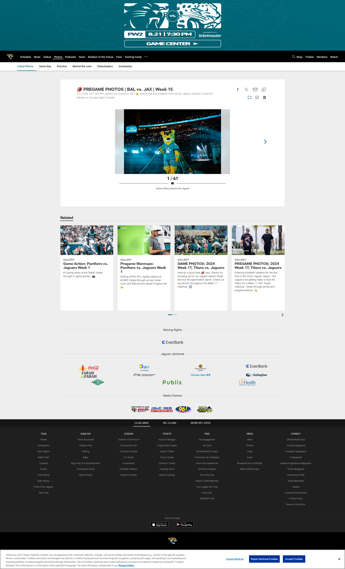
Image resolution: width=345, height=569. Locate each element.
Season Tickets (167, 451)
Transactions (43, 445)
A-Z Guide (129, 457)
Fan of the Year (207, 475)
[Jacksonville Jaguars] (172, 541)
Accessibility (129, 463)
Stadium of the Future (128, 439)
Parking (85, 451)
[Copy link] (264, 90)
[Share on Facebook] (238, 91)
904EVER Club (207, 498)
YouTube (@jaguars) (295, 445)
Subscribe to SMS (296, 475)
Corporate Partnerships (296, 492)
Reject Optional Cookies (264, 558)
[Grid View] (257, 98)
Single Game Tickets (167, 445)
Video (250, 451)
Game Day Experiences (207, 463)
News (249, 439)
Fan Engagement (207, 439)
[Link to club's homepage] (10, 56)
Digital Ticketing (167, 475)
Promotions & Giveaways (207, 457)
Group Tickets (167, 457)
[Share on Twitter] (246, 91)
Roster (43, 439)
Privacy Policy (296, 498)
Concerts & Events (129, 451)
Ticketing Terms (167, 469)
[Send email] (255, 91)
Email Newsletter (296, 480)
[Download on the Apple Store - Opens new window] (159, 525)
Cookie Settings (235, 558)
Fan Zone (207, 445)
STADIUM (128, 433)
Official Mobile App (296, 439)
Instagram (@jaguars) (296, 451)
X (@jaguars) (296, 457)
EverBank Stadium (128, 469)
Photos (249, 445)
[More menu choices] (145, 56)
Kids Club (207, 492)
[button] (170, 314)
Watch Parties (85, 475)
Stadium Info (85, 445)
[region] (172, 559)
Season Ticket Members (207, 480)
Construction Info (128, 445)
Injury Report (43, 451)
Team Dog (43, 492)
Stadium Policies (128, 475)
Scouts (43, 469)
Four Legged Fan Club (207, 486)
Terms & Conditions (295, 504)
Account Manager (166, 439)
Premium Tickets (167, 463)
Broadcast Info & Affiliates (249, 463)
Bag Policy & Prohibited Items (85, 463)
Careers (296, 486)
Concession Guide (86, 469)
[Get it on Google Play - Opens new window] (184, 526)
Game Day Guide (86, 439)
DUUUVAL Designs (207, 469)
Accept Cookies (294, 558)
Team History (43, 480)
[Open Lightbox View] (172, 151)
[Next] (265, 141)
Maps (85, 457)
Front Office (43, 475)
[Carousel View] (249, 98)
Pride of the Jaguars (43, 486)
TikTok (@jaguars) (295, 469)
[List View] (264, 98)
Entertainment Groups (207, 451)
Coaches (43, 463)
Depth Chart (43, 457)
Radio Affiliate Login (249, 469)
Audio (250, 457)
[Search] (293, 56)
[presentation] (283, 315)
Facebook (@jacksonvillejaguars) (295, 463)
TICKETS (167, 433)
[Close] (339, 559)
